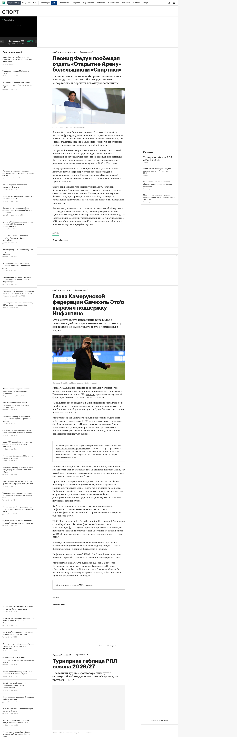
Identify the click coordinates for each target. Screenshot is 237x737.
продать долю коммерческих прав (72, 448)
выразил (90, 394)
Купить (27, 41)
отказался (106, 445)
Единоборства (148, 188)
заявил (85, 150)
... (151, 2)
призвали (90, 528)
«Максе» (89, 584)
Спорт (10, 11)
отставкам (108, 513)
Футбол (55, 52)
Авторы (55, 232)
